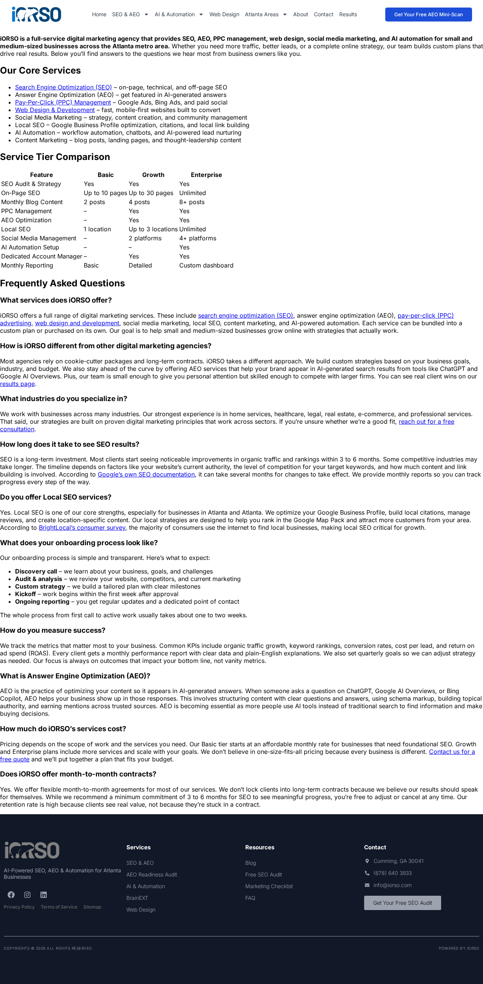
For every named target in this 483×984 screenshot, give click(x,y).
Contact (324, 14)
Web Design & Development (55, 110)
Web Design (224, 14)
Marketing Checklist (269, 886)
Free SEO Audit (263, 874)
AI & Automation (175, 14)
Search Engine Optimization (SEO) (63, 87)
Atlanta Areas (261, 14)
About (300, 14)
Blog (250, 862)
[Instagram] (27, 894)
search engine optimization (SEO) (245, 315)
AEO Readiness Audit (151, 874)
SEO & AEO (126, 14)
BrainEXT (137, 898)
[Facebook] (11, 894)
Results (348, 14)
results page (17, 383)
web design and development (77, 323)
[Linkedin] (43, 894)
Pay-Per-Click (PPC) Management (63, 102)
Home (99, 14)
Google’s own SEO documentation (146, 474)
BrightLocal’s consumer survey (82, 527)
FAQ (250, 898)
